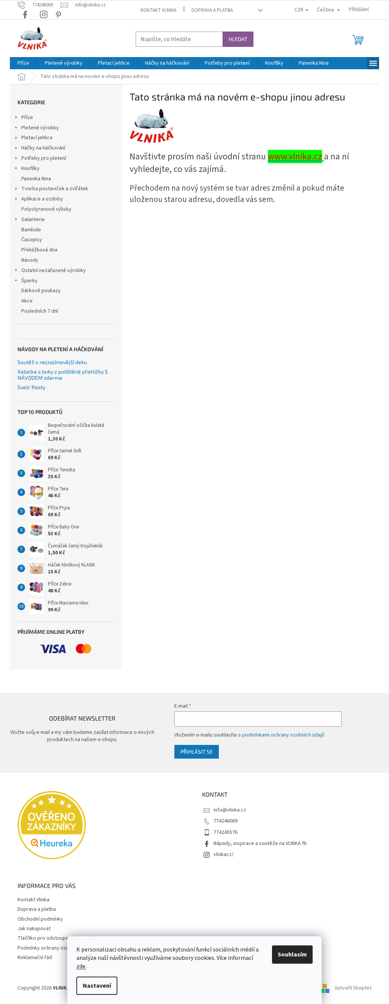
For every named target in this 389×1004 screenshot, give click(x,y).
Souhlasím (292, 954)
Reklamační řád (34, 957)
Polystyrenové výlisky (46, 209)
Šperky (29, 281)
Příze (27, 117)
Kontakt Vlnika (158, 10)
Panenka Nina (36, 179)
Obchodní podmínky (40, 919)
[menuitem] (23, 63)
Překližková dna (39, 250)
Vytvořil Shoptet (353, 988)
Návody (29, 260)
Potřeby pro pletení (43, 158)
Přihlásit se (196, 751)
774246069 (225, 821)
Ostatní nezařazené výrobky (53, 270)
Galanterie (33, 219)
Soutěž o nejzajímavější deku (52, 362)
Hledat (238, 39)
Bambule (31, 230)
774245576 (225, 832)
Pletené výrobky (40, 128)
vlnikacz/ (223, 854)
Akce (27, 301)
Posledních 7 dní (39, 311)
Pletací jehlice (37, 138)
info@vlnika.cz (229, 810)
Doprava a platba (212, 10)
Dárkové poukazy (41, 290)
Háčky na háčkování (43, 148)
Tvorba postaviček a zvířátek (54, 189)
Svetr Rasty (31, 387)
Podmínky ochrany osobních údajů (56, 948)
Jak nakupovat (34, 928)
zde (80, 966)
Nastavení (97, 986)
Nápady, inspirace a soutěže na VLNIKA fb (260, 843)
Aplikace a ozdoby (42, 199)
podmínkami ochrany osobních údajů (283, 735)
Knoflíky (30, 168)
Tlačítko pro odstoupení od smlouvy (58, 938)
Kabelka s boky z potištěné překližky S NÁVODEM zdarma (62, 374)
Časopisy (31, 239)
